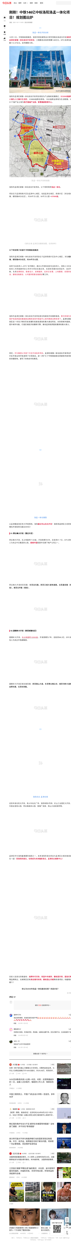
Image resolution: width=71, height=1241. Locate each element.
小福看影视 (44, 1233)
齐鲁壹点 (11, 1088)
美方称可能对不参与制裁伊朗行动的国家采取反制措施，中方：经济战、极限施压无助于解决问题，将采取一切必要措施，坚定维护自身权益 (31, 1141)
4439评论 (23, 1233)
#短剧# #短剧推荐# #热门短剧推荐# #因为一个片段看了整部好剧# (23, 1229)
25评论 (18, 1133)
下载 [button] (66, 1232)
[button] (15, 3)
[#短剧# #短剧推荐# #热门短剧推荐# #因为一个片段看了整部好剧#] (24, 1217)
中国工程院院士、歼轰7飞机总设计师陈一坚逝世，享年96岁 (32, 1095)
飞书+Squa (40, 1240)
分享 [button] (5, 40)
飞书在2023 (50, 1238)
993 (19, 1073)
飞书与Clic (19, 1238)
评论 (19, 1118)
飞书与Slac (33, 1240)
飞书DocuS (26, 1238)
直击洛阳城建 (28, 22)
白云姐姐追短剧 (13, 1233)
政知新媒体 (12, 1147)
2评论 (18, 1177)
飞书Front (43, 1238)
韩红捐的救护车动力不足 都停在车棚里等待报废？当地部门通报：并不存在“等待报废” (31, 1125)
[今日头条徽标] (6, 3)
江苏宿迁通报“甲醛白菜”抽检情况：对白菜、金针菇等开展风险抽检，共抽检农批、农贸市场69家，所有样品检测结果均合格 (32, 1171)
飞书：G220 (58, 1238)
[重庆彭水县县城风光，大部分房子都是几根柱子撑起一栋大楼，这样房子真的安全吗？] (32, 1192)
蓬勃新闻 (11, 1177)
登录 (39, 1005)
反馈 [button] (67, 1227)
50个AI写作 (48, 1240)
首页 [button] (67, 1221)
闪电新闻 (11, 1133)
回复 (15, 1023)
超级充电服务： (35, 1238)
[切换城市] (27, 3)
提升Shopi (66, 1238)
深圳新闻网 (12, 1103)
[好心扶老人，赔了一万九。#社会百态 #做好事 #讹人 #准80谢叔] (48, 1192)
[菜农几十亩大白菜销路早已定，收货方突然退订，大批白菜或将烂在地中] (16, 1192)
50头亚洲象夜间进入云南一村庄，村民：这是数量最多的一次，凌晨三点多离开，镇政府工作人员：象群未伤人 (31, 1082)
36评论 (20, 1103)
